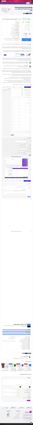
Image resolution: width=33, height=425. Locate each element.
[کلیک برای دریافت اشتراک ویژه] (30, 34)
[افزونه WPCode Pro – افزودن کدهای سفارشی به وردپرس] (27, 363)
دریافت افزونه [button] (12, 19)
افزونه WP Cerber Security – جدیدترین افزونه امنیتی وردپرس (21, 369)
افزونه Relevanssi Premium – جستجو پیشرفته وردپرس (13, 369)
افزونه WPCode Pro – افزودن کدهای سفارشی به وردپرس (27, 369)
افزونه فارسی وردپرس (22, 7)
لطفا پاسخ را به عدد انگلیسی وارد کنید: (26, 397)
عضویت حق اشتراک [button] (8, 19)
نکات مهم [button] (4, 19)
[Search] (3, 3)
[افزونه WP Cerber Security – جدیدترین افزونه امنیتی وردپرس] (20, 363)
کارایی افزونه (29, 394)
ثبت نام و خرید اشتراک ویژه (1, 3)
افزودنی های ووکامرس (26, 7)
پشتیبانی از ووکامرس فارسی (27, 392)
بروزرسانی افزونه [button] (15, 19)
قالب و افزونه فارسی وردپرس (17, 7)
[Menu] (31, 3)
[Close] (32, 1)
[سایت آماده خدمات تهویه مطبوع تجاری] (5, 363)
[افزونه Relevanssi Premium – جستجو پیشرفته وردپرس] (12, 363)
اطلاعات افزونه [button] (19, 19)
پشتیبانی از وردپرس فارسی (27, 390)
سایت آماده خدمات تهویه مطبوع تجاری (5, 369)
